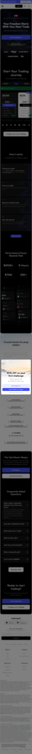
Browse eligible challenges (16, 389)
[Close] (29, 361)
